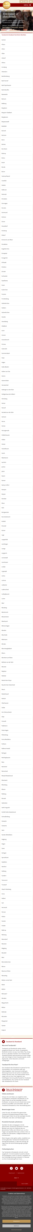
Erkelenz (4, 267)
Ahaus (3, 44)
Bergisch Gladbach (7, 112)
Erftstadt (4, 262)
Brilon (3, 158)
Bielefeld (4, 126)
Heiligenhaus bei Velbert (8, 394)
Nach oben (24, 1183)
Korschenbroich (6, 517)
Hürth (3, 453)
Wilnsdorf (4, 994)
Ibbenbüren (5, 458)
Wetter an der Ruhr (7, 980)
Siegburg (4, 839)
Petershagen (5, 730)
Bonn (3, 140)
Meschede (4, 635)
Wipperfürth (5, 1003)
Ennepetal (4, 253)
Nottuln (4, 698)
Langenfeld (5, 539)
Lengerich (4, 553)
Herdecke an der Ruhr (8, 412)
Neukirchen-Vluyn (6, 680)
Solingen (4, 853)
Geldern (4, 308)
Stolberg (4, 871)
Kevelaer (4, 498)
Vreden (4, 925)
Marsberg (4, 607)
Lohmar (4, 580)
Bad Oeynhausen (6, 85)
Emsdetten (4, 244)
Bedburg (4, 103)
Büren (3, 171)
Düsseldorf (5, 226)
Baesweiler (5, 94)
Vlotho (3, 916)
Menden (4, 630)
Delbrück (4, 190)
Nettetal (4, 676)
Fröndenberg (5, 299)
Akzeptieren (16, 1221)
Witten (3, 1007)
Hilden (3, 439)
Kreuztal (4, 526)
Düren (3, 221)
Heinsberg (4, 398)
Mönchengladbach (7, 648)
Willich (3, 989)
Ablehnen (16, 1226)
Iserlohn (4, 462)
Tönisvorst (4, 880)
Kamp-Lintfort (5, 485)
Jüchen (3, 467)
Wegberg (4, 948)
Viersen (4, 912)
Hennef (4, 408)
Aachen (4, 40)
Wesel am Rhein (6, 971)
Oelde (3, 707)
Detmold (4, 194)
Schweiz (21, 27)
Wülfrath (4, 1012)
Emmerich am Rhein (7, 240)
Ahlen (3, 49)
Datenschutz (21, 1173)
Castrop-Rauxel (6, 176)
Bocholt (4, 130)
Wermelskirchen (6, 962)
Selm (3, 830)
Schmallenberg (6, 816)
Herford (4, 417)
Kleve (3, 503)
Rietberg (4, 794)
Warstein (4, 944)
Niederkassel (5, 694)
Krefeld (4, 521)
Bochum (4, 135)
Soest (3, 848)
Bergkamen (5, 117)
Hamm (3, 376)
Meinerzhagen (5, 626)
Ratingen (4, 753)
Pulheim (4, 744)
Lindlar (3, 567)
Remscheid (5, 771)
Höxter (3, 444)
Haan (3, 358)
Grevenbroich (5, 339)
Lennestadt (5, 557)
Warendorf (5, 939)
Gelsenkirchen (5, 312)
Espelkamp (5, 280)
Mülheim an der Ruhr (7, 662)
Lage (3, 535)
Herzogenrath (5, 430)
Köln (3, 507)
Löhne (3, 576)
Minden (4, 644)
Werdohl (4, 953)
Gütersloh (4, 349)
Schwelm (4, 821)
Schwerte (4, 825)
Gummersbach (6, 353)
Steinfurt (4, 866)
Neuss (3, 689)
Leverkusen (5, 562)
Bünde (3, 167)
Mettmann (4, 639)
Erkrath (4, 271)
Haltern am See (6, 371)
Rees (3, 762)
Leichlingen (5, 544)
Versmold (4, 907)
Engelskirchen (5, 249)
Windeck (4, 998)
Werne (3, 966)
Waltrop (4, 930)
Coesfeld (4, 180)
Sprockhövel (5, 857)
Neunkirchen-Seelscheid (8, 685)
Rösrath (4, 798)
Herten (3, 426)
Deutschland (6, 27)
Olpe (3, 716)
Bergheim (4, 108)
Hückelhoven (5, 448)
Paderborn (4, 726)
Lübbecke (4, 585)
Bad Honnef (5, 81)
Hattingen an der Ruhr (8, 389)
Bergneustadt (5, 121)
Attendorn (4, 71)
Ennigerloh (5, 258)
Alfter (3, 53)
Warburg (4, 934)
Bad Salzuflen (5, 90)
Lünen (3, 598)
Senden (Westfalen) (7, 835)
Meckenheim (5, 617)
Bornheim (4, 149)
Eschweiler (4, 276)
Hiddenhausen (6, 435)
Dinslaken (4, 199)
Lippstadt (4, 571)
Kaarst (3, 476)
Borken (4, 144)
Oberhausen (5, 703)
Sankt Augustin (6, 807)
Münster (4, 666)
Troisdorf (4, 885)
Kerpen (4, 494)
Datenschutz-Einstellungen (16, 1229)
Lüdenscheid (5, 589)
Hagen (3, 362)
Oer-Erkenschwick (7, 712)
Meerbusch (5, 621)
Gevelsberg (5, 321)
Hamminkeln (5, 380)
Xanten (3, 1025)
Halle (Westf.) (5, 367)
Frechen (4, 294)
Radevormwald (6, 748)
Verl (3, 903)
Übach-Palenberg (6, 889)
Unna (3, 894)
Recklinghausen (6, 757)
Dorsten (4, 208)
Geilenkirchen (5, 303)
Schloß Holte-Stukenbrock (9, 812)
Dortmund (4, 212)
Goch (3, 330)
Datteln (4, 185)
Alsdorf (4, 58)
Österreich (14, 27)
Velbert (4, 898)
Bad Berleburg (6, 76)
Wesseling (4, 975)
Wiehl (3, 984)
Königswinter (5, 512)
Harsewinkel (5, 385)
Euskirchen (5, 289)
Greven (4, 335)
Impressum (12, 1173)
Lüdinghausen (5, 594)
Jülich (3, 471)
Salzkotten (4, 803)
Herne (3, 421)
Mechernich (5, 612)
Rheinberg (4, 785)
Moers (3, 653)
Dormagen (4, 203)
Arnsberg (4, 67)
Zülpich (4, 1030)
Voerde (4, 921)
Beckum (4, 99)
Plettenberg (5, 735)
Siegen (3, 844)
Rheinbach (4, 780)
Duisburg (4, 230)
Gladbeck (4, 326)
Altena (3, 62)
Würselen (4, 1016)
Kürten (3, 530)
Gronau (4, 344)
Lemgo (3, 548)
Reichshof (4, 766)
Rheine (3, 789)
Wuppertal (4, 1021)
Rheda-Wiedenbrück (7, 775)
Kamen (3, 480)
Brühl (3, 162)
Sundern (4, 875)
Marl (3, 603)
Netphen (4, 671)
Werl (3, 957)
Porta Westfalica (6, 739)
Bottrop (4, 153)
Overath (4, 721)
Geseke (4, 317)
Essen (3, 285)
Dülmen (4, 217)
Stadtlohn (4, 862)
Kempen (4, 489)
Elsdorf (3, 235)
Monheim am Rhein (7, 657)
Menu (26, 5)
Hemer (3, 403)
